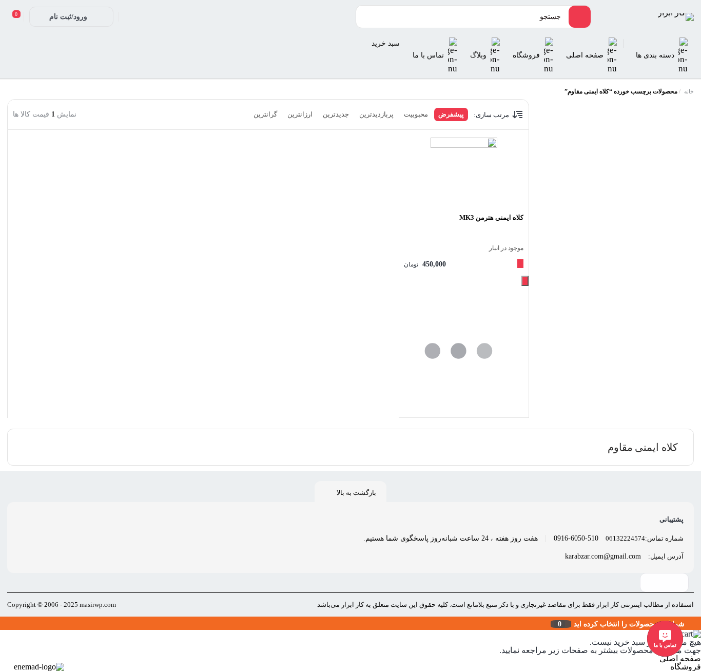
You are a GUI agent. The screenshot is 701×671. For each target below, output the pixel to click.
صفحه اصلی (680, 658)
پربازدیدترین (376, 114)
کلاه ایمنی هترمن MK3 (491, 217)
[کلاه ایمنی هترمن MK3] (463, 171)
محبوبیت (416, 114)
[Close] (2, 623)
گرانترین (265, 114)
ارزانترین (300, 114)
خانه (689, 91)
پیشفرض (451, 114)
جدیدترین (336, 114)
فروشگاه (685, 666)
